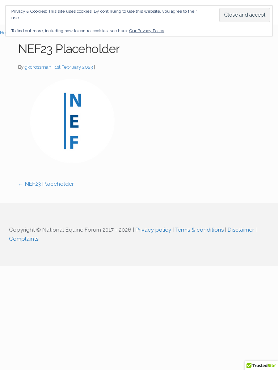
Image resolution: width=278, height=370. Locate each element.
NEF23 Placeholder (46, 184)
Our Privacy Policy (146, 30)
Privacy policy (153, 230)
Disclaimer (241, 230)
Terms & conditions (199, 230)
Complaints (23, 239)
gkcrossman (38, 67)
